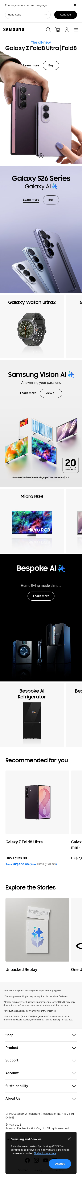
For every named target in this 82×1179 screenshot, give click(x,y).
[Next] (77, 326)
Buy (51, 65)
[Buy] (41, 93)
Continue (65, 14)
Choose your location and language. (26, 5)
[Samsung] (13, 29)
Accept (60, 1164)
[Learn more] (41, 423)
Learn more (31, 65)
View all (51, 393)
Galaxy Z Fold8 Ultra (24, 842)
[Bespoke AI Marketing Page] (41, 617)
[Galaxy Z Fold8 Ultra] (37, 802)
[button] (41, 1035)
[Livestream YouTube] (37, 930)
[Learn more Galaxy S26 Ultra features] (41, 229)
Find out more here (45, 1153)
